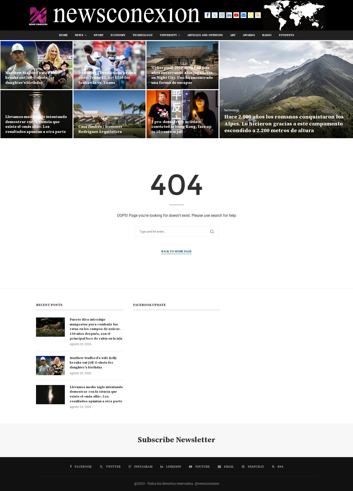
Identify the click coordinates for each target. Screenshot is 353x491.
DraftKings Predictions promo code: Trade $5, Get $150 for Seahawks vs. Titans (34, 77)
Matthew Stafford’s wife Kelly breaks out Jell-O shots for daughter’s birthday (93, 363)
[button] (9, 89)
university (168, 35)
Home (63, 35)
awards (249, 35)
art (233, 35)
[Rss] (258, 15)
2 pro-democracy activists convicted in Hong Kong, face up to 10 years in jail (108, 126)
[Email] (243, 15)
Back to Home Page (176, 251)
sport (98, 35)
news (79, 35)
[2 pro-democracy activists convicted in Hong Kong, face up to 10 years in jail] (109, 114)
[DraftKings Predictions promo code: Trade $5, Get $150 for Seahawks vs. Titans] (36, 65)
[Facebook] (207, 15)
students (286, 35)
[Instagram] (222, 15)
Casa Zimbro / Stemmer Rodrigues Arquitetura (27, 129)
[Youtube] (236, 15)
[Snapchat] (251, 15)
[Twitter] (215, 15)
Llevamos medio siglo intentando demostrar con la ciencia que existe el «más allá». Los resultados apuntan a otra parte (96, 394)
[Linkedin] (229, 15)
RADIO (267, 35)
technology (143, 35)
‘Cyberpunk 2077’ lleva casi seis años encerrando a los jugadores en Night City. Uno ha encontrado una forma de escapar (109, 75)
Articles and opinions (205, 35)
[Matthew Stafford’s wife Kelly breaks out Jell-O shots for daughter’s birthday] (50, 365)
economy (118, 35)
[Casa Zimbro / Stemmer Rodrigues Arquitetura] (36, 114)
